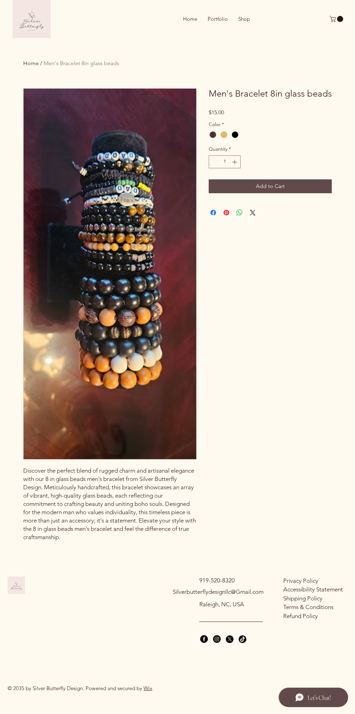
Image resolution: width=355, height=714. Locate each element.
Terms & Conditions (308, 607)
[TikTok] (242, 639)
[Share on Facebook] (213, 212)
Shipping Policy (302, 598)
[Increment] (235, 162)
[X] (229, 639)
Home (31, 63)
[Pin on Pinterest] (226, 212)
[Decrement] (214, 162)
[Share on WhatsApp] (239, 212)
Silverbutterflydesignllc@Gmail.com (218, 591)
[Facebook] (204, 639)
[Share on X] (253, 212)
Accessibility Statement (313, 589)
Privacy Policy (300, 580)
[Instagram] (217, 639)
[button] (337, 19)
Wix (148, 688)
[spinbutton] (224, 162)
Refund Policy (300, 616)
